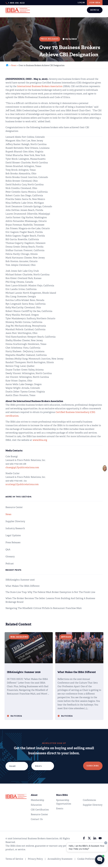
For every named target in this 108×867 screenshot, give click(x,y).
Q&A (7, 549)
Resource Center (14, 507)
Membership (37, 800)
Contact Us (37, 819)
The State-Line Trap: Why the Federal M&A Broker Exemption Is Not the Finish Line (50, 592)
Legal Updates (13, 535)
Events (59, 808)
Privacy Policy (35, 858)
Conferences (89, 800)
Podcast (9, 563)
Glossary (10, 556)
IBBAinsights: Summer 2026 (20, 579)
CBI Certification (40, 809)
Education (36, 804)
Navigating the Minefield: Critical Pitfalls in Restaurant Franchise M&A (43, 608)
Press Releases (12, 542)
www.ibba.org (40, 440)
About (34, 795)
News (13, 65)
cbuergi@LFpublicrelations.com (22, 467)
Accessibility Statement (60, 858)
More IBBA (62, 795)
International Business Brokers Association (39, 86)
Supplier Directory (15, 521)
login (81, 3)
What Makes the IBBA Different (22, 585)
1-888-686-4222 (16, 2)
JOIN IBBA (94, 2)
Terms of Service (14, 858)
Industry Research (15, 528)
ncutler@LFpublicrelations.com (22, 484)
